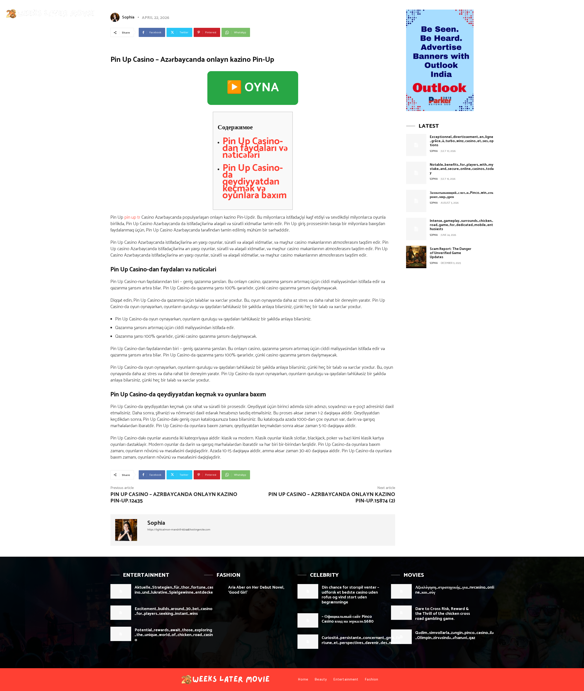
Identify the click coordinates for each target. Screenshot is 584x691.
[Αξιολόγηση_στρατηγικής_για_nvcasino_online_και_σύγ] (401, 591)
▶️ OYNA (253, 88)
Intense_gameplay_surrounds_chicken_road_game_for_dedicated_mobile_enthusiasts (461, 225)
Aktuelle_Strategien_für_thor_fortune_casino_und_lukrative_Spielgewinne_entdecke (174, 590)
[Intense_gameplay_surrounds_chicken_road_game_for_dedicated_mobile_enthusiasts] (416, 229)
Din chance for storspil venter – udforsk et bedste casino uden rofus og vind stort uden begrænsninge (350, 595)
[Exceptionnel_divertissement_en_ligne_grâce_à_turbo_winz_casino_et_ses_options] (416, 145)
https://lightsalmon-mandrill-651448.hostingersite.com (178, 529)
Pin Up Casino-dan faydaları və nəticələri (255, 148)
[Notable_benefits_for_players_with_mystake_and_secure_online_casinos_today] (416, 173)
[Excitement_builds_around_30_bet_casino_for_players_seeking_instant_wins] (120, 612)
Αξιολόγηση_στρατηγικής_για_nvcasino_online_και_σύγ (454, 590)
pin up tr (132, 217)
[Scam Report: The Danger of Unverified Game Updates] (416, 257)
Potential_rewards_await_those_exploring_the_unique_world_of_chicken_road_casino (174, 635)
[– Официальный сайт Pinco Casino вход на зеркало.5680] (307, 620)
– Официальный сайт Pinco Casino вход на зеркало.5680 (348, 619)
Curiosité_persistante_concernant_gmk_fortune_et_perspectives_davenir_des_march (361, 640)
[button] (571, 12)
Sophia (156, 523)
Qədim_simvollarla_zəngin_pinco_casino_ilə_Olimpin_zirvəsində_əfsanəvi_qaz (454, 635)
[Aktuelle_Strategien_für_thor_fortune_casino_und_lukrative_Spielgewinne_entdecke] (120, 591)
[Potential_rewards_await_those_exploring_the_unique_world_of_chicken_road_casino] (120, 634)
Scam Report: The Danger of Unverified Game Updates (450, 253)
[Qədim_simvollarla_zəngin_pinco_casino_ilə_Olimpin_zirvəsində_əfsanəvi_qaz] (401, 636)
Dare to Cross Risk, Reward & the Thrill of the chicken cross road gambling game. (442, 613)
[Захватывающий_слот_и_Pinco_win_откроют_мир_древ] (416, 201)
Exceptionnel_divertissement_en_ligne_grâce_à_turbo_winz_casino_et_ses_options (462, 141)
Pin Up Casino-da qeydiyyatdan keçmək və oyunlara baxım (254, 181)
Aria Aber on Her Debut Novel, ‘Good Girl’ (256, 590)
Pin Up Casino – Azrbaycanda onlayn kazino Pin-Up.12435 (173, 498)
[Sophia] (129, 530)
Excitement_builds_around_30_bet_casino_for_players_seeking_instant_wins (173, 611)
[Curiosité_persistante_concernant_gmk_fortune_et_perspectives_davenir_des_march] (307, 641)
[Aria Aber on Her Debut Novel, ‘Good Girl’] (214, 591)
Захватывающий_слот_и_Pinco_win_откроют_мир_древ (461, 195)
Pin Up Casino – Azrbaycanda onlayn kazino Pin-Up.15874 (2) (331, 498)
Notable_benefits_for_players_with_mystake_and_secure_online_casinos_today (462, 169)
